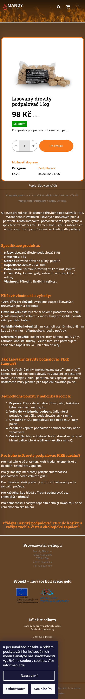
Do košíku (56, 146)
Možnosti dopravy (25, 162)
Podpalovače (47, 168)
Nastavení (29, 675)
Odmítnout (15, 689)
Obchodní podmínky (42, 629)
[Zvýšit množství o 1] (33, 145)
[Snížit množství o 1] (15, 145)
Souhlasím (43, 689)
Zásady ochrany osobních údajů (42, 626)
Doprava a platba (43, 636)
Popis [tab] (32, 185)
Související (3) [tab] (47, 185)
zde (22, 665)
